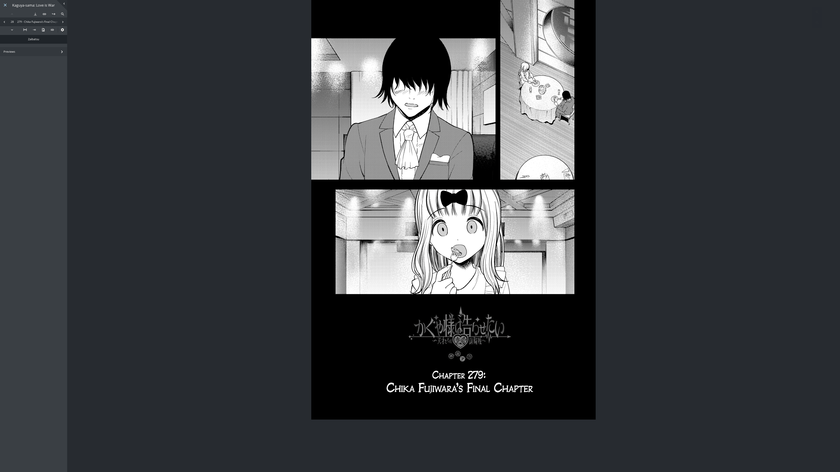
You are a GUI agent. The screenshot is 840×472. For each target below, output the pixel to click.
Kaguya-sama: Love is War (33, 5)
